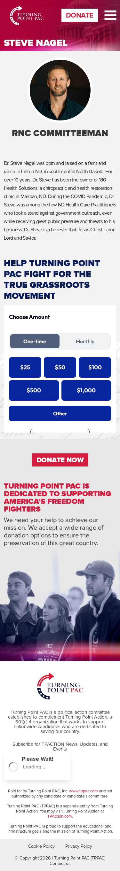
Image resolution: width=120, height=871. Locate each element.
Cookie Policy (41, 846)
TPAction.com (59, 816)
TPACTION (53, 744)
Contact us (60, 863)
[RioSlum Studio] (18, 15)
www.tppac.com (83, 791)
